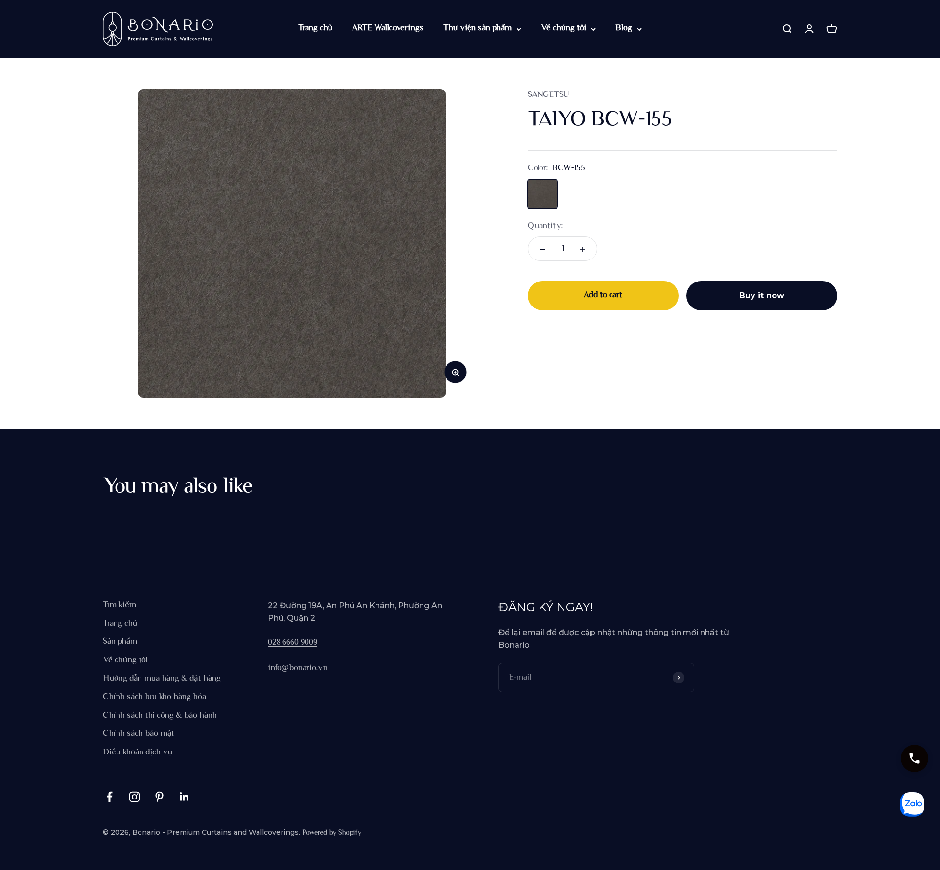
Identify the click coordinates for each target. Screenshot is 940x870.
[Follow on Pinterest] (159, 796)
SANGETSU (548, 95)
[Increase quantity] (582, 249)
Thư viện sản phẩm (477, 28)
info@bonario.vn (298, 668)
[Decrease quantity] (542, 249)
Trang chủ (315, 28)
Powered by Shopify (331, 832)
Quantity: (545, 226)
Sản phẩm (120, 642)
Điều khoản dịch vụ (137, 752)
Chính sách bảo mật (139, 734)
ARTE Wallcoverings (387, 28)
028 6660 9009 (292, 643)
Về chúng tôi (563, 28)
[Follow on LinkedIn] (184, 796)
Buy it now (761, 296)
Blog (623, 28)
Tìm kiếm (119, 605)
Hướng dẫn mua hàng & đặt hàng (162, 678)
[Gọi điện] (914, 758)
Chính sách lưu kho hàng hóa (154, 697)
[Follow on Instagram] (134, 796)
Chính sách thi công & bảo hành (160, 716)
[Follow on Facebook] (109, 796)
